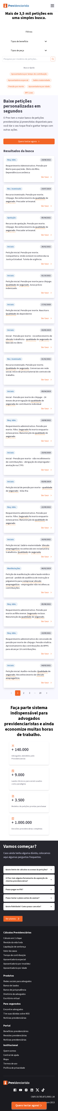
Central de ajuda (11, 1055)
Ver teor (45, 177)
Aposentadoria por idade (15, 968)
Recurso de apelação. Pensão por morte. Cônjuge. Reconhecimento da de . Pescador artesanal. (27, 227)
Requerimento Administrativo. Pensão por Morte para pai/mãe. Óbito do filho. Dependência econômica (26, 169)
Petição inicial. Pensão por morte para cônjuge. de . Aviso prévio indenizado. (29, 285)
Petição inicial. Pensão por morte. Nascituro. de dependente (27, 312)
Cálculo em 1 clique (12, 938)
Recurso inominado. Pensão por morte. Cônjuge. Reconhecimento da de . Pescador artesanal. (27, 198)
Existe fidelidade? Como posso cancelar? (23, 906)
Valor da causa (10, 951)
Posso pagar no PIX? (14, 889)
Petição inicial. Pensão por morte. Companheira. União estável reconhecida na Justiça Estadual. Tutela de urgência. (27, 256)
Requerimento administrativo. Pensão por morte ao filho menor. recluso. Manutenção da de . (26, 613)
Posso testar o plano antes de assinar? (22, 898)
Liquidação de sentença (14, 946)
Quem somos (9, 1051)
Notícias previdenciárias (14, 1018)
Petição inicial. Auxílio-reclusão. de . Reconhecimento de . (28, 675)
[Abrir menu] (52, 5)
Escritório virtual (11, 998)
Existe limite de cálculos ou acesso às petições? (27, 869)
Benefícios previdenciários (15, 1031)
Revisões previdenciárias (15, 1035)
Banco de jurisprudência (14, 990)
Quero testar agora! (27, 1105)
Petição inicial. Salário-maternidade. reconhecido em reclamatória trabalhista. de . (27, 549)
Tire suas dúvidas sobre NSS (16, 1013)
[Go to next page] (46, 693)
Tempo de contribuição (14, 955)
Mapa (6, 1059)
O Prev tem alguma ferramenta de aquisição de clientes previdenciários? (27, 879)
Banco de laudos (11, 985)
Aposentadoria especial (14, 959)
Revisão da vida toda (13, 942)
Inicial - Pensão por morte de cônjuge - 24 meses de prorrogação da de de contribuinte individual (26, 401)
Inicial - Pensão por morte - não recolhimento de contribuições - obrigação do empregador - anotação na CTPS (28, 462)
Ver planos (11, 918)
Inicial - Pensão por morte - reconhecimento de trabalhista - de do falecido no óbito (29, 339)
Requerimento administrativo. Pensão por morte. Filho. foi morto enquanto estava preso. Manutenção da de (27, 431)
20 (40, 693)
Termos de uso (10, 1063)
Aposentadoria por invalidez (16, 963)
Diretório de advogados (14, 994)
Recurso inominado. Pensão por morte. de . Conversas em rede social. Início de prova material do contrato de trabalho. (28, 370)
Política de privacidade (14, 1068)
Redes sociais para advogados (17, 981)
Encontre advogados (13, 1009)
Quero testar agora (27, 141)
